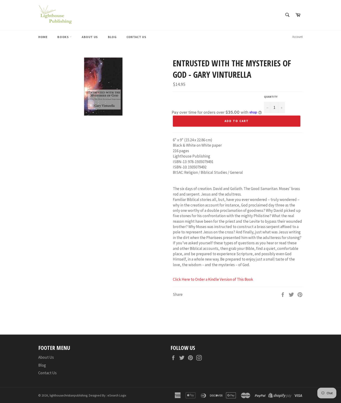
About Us (90, 37)
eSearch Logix (116, 395)
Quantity (270, 96)
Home (42, 37)
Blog (112, 37)
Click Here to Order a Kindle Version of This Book (213, 279)
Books (63, 37)
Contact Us (136, 37)
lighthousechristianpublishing (68, 395)
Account (297, 37)
